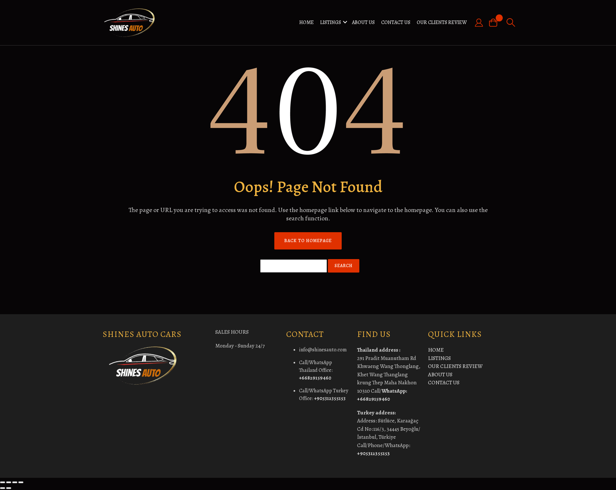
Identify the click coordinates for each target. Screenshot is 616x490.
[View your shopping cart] (496, 23)
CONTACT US (395, 22)
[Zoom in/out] (2, 482)
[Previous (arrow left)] (2, 488)
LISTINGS (330, 22)
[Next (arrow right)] (8, 488)
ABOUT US (363, 22)
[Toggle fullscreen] (8, 482)
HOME (306, 22)
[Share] (14, 482)
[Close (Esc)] (20, 482)
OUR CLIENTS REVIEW (442, 22)
